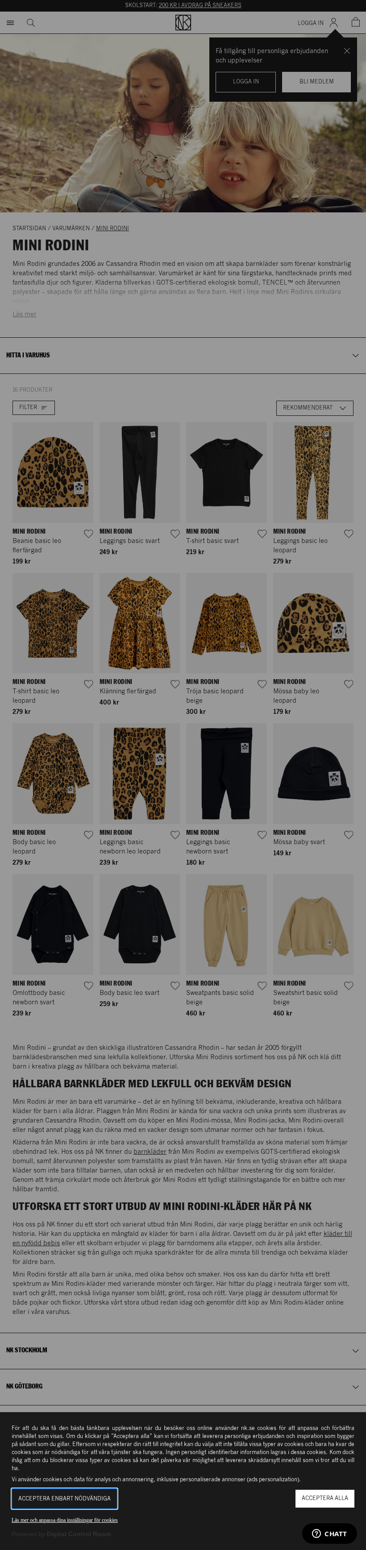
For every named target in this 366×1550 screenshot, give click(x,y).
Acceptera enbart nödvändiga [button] (64, 1498)
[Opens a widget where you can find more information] (329, 1534)
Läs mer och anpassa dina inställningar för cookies (65, 1520)
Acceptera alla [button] (325, 1498)
